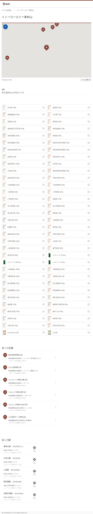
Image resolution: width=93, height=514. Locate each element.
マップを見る (6, 10)
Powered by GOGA (7, 80)
